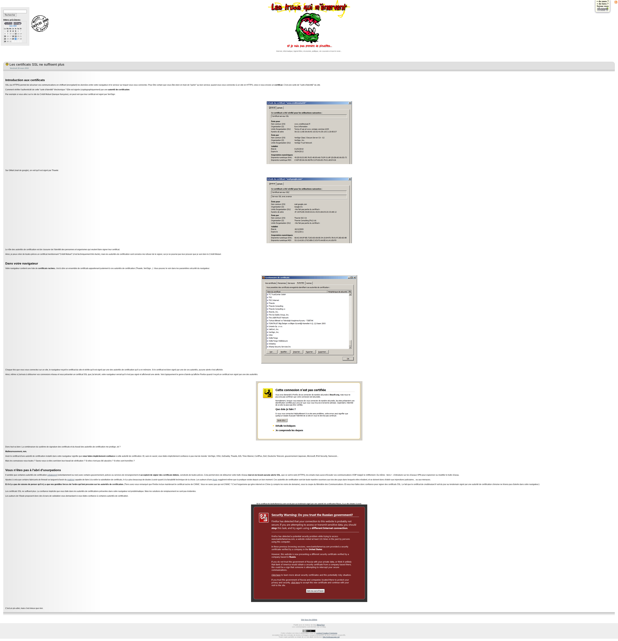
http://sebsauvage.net (331, 637)
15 (5, 36)
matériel (70, 480)
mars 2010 (13, 26)
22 (5, 39)
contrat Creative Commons (326, 633)
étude (214, 480)
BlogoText (321, 625)
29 (5, 41)
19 (16, 36)
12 (16, 34)
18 (13, 36)
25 (13, 39)
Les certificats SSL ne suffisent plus (36, 64)
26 (16, 39)
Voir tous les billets (309, 620)
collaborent (52, 475)
